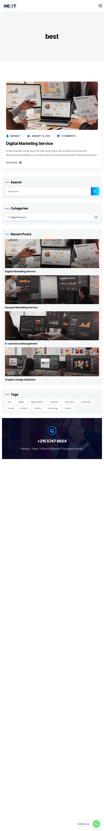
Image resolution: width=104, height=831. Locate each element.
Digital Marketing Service (29, 143)
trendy (68, 408)
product (24, 408)
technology (53, 408)
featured (54, 401)
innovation (69, 401)
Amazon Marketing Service (21, 307)
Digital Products (18, 217)
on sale (11, 408)
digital (21, 401)
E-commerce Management (21, 343)
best (10, 401)
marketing (86, 401)
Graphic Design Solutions (20, 379)
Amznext (15, 136)
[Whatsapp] (96, 824)
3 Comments (68, 136)
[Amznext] (10, 6)
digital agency (37, 401)
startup (37, 408)
